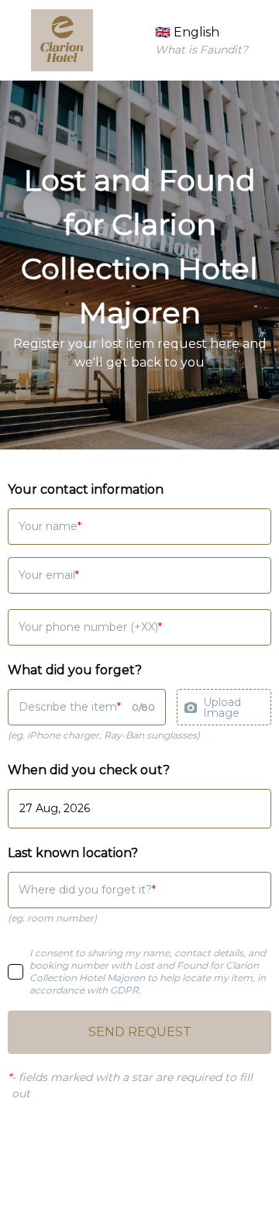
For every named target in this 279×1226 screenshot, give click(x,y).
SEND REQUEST (139, 1032)
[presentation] (224, 707)
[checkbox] (15, 972)
